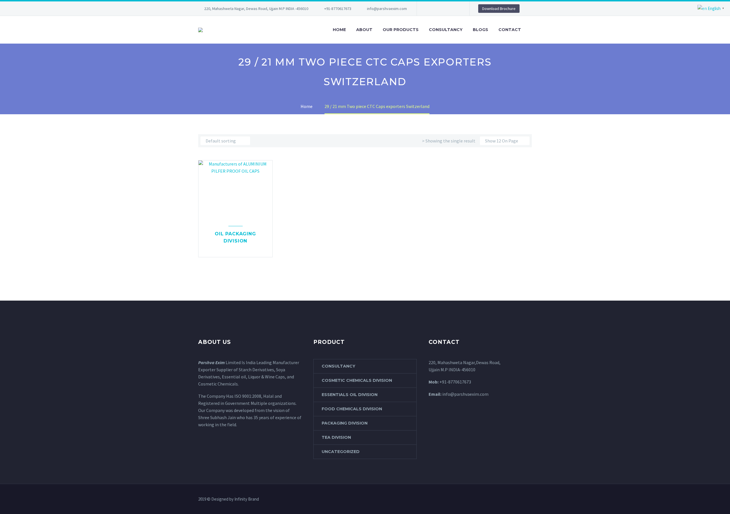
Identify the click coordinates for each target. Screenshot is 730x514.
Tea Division (336, 437)
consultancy (338, 366)
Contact (509, 29)
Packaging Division (345, 423)
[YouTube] (455, 8)
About (364, 29)
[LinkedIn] (438, 8)
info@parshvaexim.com (387, 8)
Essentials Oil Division (350, 394)
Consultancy (446, 29)
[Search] (532, 29)
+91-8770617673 (337, 8)
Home (339, 29)
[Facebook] (429, 8)
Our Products (401, 29)
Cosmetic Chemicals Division (357, 380)
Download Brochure (499, 8)
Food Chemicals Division (352, 408)
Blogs (480, 29)
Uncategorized (341, 451)
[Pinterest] (447, 8)
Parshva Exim (211, 362)
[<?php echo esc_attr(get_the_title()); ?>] (235, 249)
